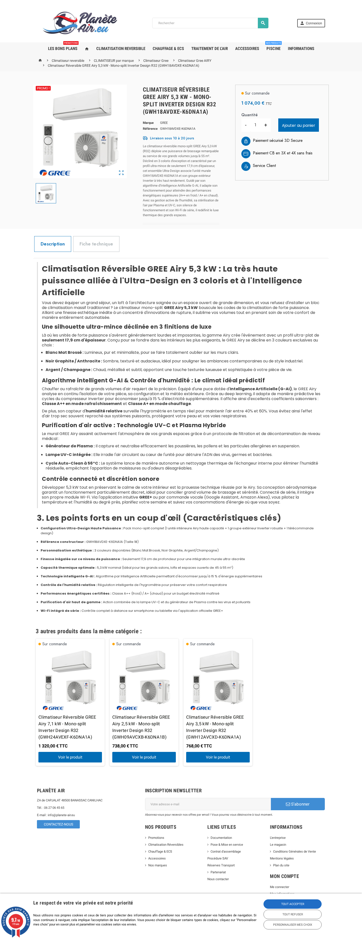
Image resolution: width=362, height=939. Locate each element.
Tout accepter (292, 904)
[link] (311, 23)
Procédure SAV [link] (217, 858)
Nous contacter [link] (218, 879)
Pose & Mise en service (227, 844)
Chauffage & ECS (160, 851)
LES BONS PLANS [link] (63, 46)
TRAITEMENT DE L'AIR (209, 48)
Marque (148, 123)
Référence (150, 128)
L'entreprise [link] (278, 838)
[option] (70, 702)
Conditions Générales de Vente (294, 851)
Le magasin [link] (278, 844)
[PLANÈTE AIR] (80, 23)
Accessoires (157, 858)
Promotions (156, 838)
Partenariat (218, 872)
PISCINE (273, 46)
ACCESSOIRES (247, 48)
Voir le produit (70, 757)
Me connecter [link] (279, 887)
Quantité (249, 115)
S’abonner (300, 804)
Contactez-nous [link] (58, 824)
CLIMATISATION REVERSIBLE (120, 48)
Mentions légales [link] (282, 858)
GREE (164, 123)
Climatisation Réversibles (165, 844)
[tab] (52, 244)
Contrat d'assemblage (226, 851)
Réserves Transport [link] (221, 865)
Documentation (221, 838)
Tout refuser (292, 914)
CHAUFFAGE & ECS (168, 48)
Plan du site (281, 865)
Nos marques (157, 865)
